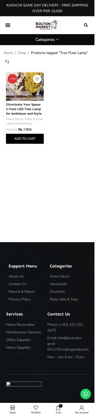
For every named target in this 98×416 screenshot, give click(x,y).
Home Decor (14, 119)
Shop (22, 52)
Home (8, 52)
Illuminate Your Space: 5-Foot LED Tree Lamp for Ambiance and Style (24, 109)
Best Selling (23, 123)
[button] (8, 25)
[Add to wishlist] (37, 79)
